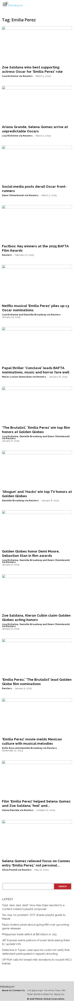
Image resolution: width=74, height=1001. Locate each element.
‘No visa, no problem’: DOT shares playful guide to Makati (34, 916)
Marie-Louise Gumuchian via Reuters (24, 376)
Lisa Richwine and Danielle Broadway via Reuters (31, 314)
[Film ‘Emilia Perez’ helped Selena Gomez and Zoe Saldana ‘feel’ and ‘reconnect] (37, 779)
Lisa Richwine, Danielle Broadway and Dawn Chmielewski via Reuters (36, 437)
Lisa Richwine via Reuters (17, 76)
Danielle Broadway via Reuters (20, 500)
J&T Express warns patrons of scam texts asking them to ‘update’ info (36, 942)
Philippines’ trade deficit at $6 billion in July (29, 934)
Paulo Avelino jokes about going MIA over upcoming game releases (35, 926)
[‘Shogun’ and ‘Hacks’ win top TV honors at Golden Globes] (37, 469)
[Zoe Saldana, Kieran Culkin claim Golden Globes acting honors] (37, 593)
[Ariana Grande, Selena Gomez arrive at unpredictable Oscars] (37, 104)
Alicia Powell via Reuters (16, 869)
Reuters (7, 255)
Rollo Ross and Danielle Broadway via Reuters (29, 748)
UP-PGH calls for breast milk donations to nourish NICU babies (37, 961)
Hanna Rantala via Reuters (17, 810)
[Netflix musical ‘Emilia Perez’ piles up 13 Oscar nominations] (37, 283)
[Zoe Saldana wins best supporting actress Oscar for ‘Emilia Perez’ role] (37, 45)
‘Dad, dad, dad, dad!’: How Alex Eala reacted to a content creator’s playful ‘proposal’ (33, 907)
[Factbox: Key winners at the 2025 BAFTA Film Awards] (37, 223)
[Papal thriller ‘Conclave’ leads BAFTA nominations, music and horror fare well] (37, 345)
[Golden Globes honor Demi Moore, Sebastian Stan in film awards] (37, 529)
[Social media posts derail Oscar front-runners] (37, 164)
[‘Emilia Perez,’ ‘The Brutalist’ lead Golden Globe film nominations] (37, 657)
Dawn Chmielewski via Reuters (20, 195)
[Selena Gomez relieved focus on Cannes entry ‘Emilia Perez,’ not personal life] (37, 838)
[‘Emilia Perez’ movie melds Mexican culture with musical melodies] (37, 717)
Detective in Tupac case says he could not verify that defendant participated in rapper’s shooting (36, 951)
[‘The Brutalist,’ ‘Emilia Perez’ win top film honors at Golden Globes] (37, 405)
